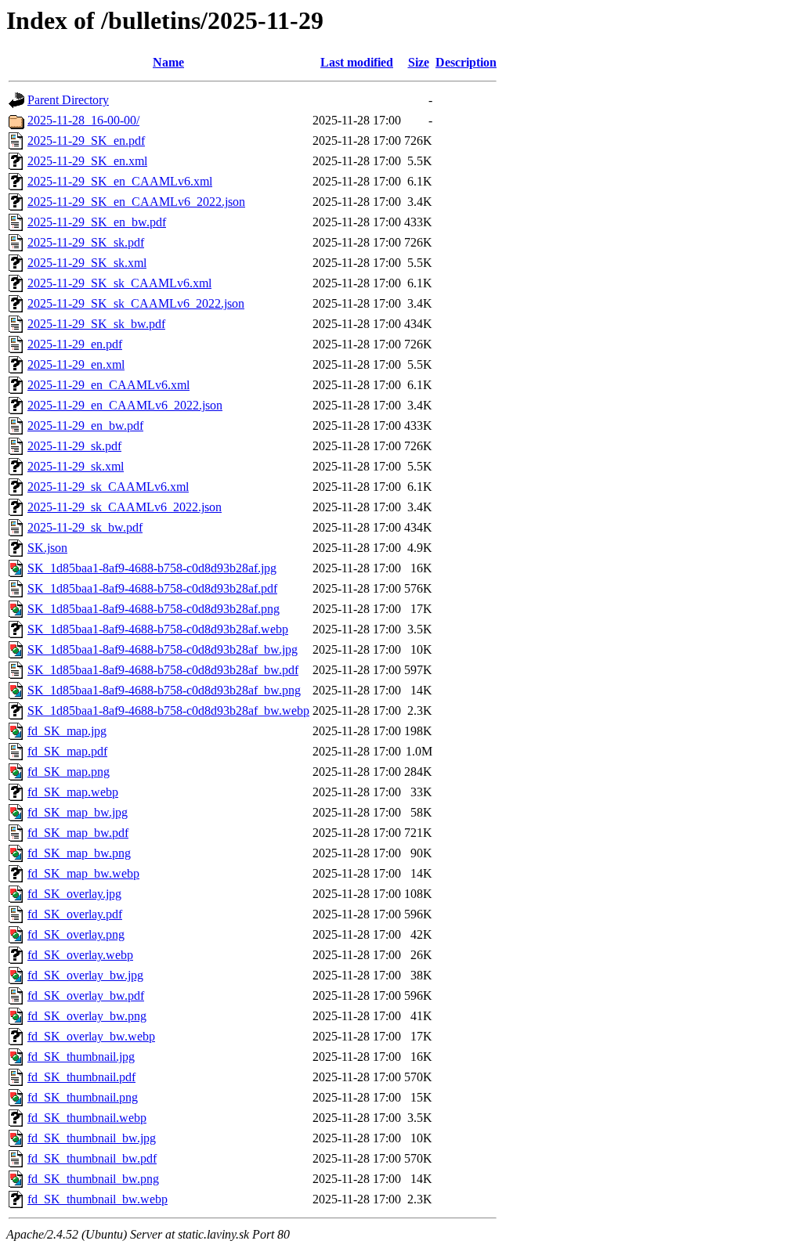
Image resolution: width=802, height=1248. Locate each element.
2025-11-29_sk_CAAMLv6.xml (108, 486)
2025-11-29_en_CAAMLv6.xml (108, 384)
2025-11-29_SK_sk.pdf (85, 242)
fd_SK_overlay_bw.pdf (85, 995)
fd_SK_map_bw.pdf (77, 832)
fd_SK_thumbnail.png (82, 1097)
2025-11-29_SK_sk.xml (86, 262)
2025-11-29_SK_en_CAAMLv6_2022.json (136, 201)
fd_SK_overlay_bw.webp (91, 1036)
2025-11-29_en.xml (76, 364)
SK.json (47, 547)
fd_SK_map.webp (72, 792)
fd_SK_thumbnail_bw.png (93, 1178)
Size (418, 62)
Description (466, 62)
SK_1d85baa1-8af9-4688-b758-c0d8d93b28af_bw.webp (168, 710)
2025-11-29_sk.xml (75, 466)
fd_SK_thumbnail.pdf (81, 1077)
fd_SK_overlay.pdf (74, 914)
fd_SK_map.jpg (67, 731)
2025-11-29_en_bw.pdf (85, 425)
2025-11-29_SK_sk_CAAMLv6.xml (119, 283)
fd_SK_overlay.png (76, 934)
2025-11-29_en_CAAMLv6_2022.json (124, 405)
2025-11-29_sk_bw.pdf (85, 527)
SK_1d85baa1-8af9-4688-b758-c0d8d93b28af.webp (157, 629)
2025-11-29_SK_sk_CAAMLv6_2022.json (135, 303)
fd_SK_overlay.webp (80, 954)
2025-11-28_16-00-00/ (83, 120)
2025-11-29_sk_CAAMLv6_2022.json (124, 507)
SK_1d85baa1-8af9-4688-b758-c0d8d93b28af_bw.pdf (162, 669)
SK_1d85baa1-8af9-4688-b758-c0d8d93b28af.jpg (151, 568)
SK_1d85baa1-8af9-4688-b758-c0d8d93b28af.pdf (152, 588)
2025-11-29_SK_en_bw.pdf (96, 222)
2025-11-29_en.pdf (74, 344)
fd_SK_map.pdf (67, 751)
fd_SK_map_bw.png (79, 853)
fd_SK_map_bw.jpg (77, 812)
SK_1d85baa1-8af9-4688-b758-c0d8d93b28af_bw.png (164, 690)
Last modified (356, 62)
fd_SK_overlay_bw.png (86, 1016)
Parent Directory (68, 99)
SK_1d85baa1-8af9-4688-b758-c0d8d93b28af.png (153, 608)
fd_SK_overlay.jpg (74, 893)
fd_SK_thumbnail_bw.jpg (91, 1138)
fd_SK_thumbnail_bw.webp (97, 1199)
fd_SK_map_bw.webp (83, 873)
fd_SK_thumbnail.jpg (81, 1056)
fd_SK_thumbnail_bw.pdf (92, 1158)
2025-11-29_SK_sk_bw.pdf (96, 323)
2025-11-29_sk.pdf (74, 446)
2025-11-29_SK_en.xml (87, 161)
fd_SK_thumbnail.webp (86, 1117)
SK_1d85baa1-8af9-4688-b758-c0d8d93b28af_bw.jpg (162, 649)
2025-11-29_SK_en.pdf (86, 140)
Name (168, 62)
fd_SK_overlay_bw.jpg (85, 975)
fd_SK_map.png (68, 771)
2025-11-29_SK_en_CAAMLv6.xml (119, 181)
